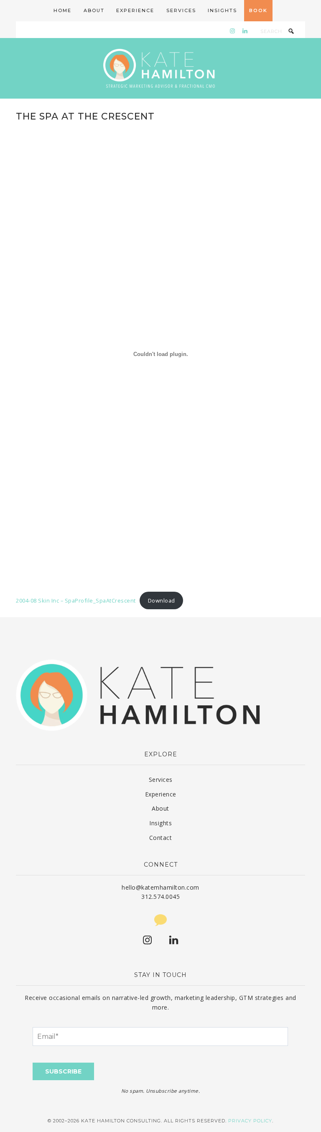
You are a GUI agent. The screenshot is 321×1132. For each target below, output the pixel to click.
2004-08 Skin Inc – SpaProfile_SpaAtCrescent (76, 600)
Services (161, 779)
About (160, 808)
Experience (160, 794)
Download (161, 600)
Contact (160, 838)
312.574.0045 (160, 897)
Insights (160, 823)
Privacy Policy (250, 1121)
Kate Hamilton (160, 68)
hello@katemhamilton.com (160, 887)
